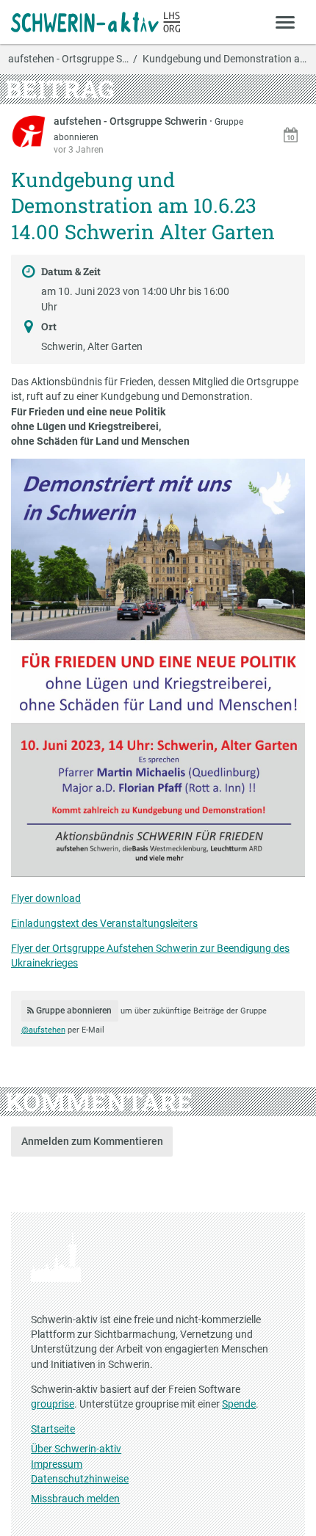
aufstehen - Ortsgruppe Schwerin (131, 121)
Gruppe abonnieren (73, 1010)
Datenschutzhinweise (80, 1479)
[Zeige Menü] (285, 21)
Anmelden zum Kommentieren (92, 1141)
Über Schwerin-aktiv (76, 1449)
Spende (239, 1404)
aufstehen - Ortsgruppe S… (68, 59)
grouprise (52, 1404)
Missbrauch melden (75, 1498)
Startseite (53, 1429)
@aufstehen (43, 1030)
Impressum (56, 1464)
